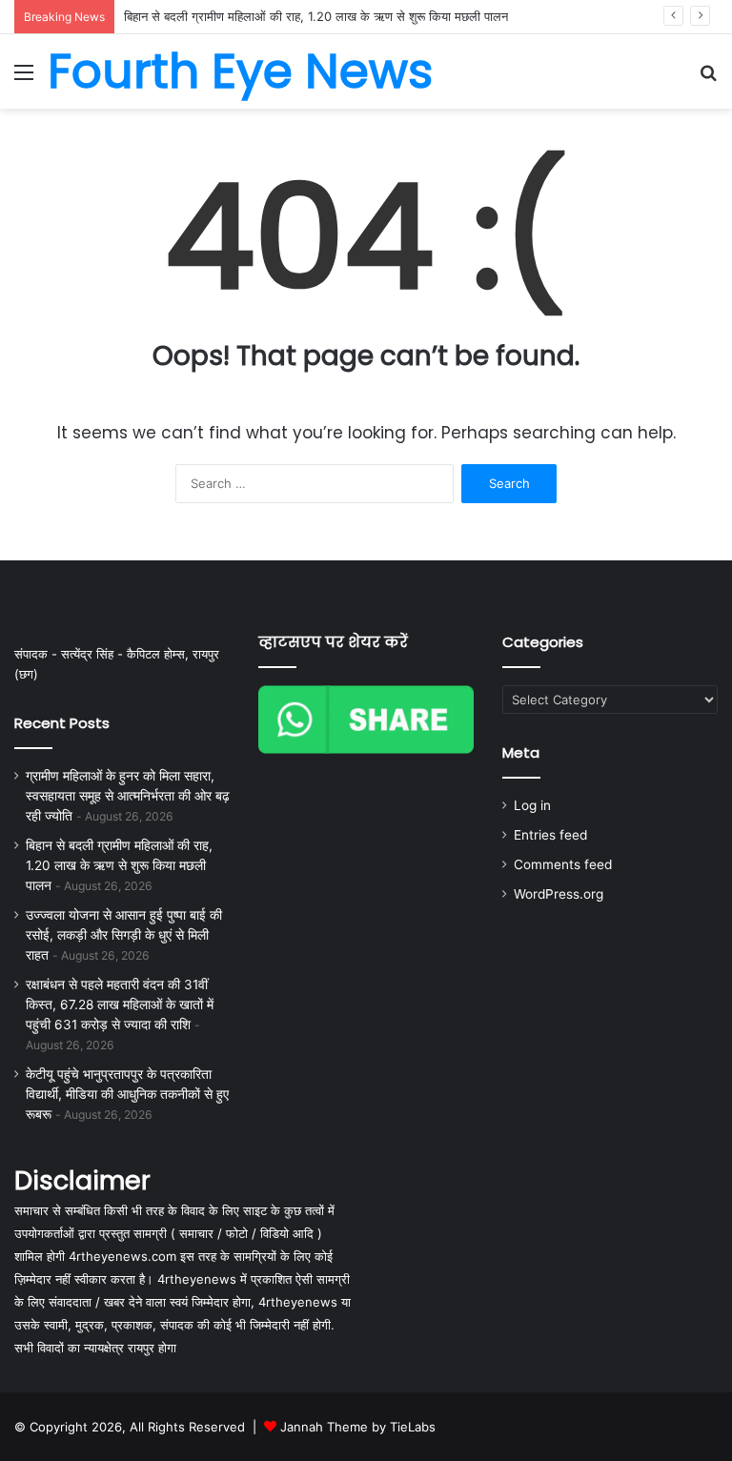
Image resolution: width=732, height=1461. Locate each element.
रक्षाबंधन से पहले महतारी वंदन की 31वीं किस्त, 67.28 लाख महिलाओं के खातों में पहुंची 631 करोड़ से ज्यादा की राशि (120, 1004)
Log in (532, 805)
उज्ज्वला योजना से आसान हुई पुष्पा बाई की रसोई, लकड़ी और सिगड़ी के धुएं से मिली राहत (124, 935)
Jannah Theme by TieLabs (358, 1426)
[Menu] (23, 78)
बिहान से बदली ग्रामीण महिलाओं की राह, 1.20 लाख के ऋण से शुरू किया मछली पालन (316, 16)
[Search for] (708, 78)
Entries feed (550, 834)
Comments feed (563, 864)
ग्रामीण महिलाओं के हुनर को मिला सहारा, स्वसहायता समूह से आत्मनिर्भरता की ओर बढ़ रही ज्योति (128, 795)
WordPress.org (558, 894)
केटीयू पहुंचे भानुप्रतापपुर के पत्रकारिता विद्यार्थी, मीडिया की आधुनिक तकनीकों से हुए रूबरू (127, 1094)
